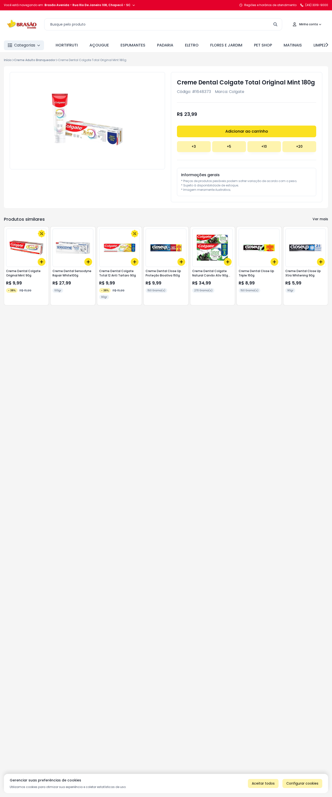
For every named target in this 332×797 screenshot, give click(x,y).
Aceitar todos (263, 783)
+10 (264, 146)
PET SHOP (263, 45)
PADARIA (165, 45)
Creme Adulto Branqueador (34, 60)
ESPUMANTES (133, 45)
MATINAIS (293, 45)
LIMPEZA (321, 45)
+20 (299, 146)
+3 (194, 146)
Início (8, 60)
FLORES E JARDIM (226, 45)
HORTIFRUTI (67, 45)
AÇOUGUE (99, 45)
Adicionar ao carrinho (246, 131)
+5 (229, 146)
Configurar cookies (302, 783)
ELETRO (192, 45)
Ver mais (320, 219)
